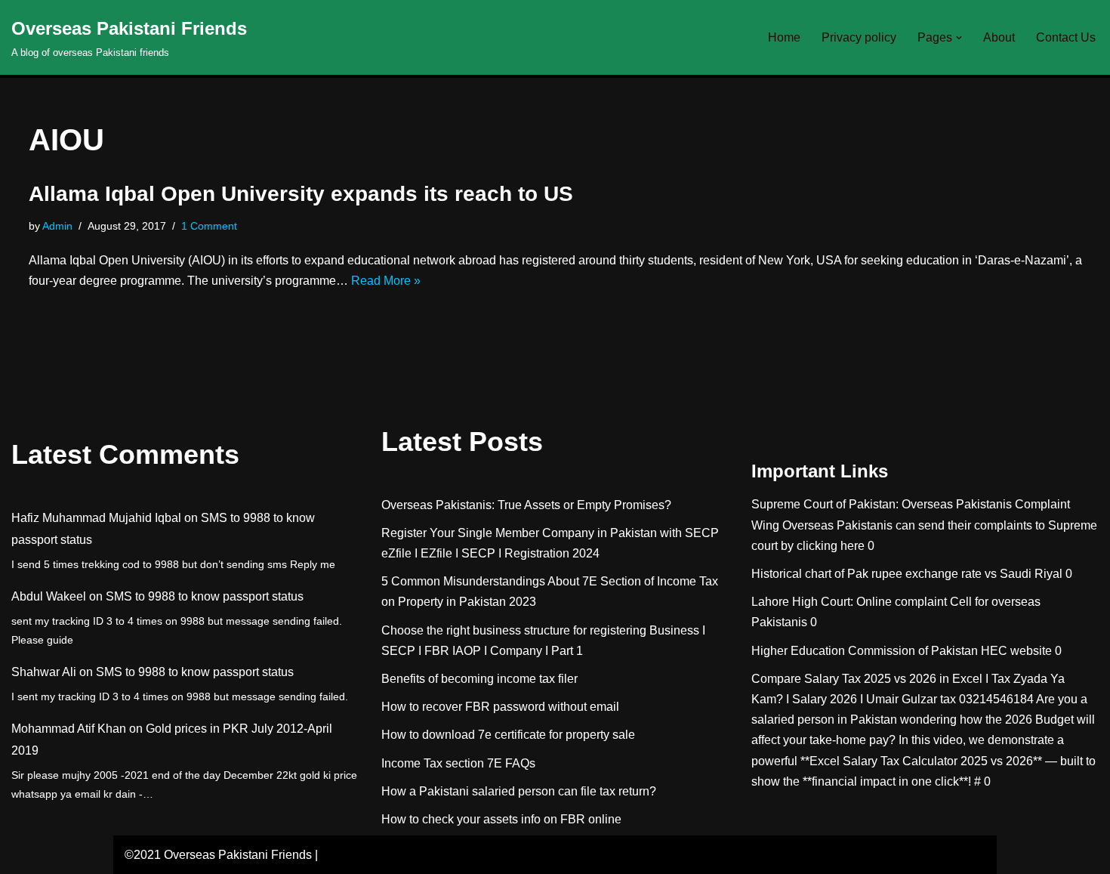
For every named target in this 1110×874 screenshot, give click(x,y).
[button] (959, 38)
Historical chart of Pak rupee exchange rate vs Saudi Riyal (906, 573)
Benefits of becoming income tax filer (479, 678)
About (999, 37)
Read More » (386, 280)
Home (784, 37)
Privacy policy (859, 37)
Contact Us (1066, 37)
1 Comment (209, 226)
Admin (57, 226)
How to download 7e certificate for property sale (508, 734)
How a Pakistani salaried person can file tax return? (518, 791)
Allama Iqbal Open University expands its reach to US (301, 193)
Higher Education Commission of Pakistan (864, 650)
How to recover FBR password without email (500, 706)
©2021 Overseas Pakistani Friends (218, 854)
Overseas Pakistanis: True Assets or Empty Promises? (526, 505)
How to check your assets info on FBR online (501, 819)
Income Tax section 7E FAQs (458, 763)
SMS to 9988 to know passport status (205, 596)
